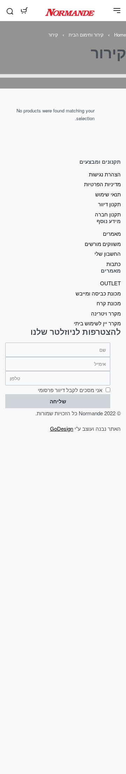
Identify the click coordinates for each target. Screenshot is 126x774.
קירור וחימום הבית (86, 35)
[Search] (10, 10)
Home (120, 35)
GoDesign (61, 428)
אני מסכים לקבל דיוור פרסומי (70, 389)
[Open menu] (117, 10)
